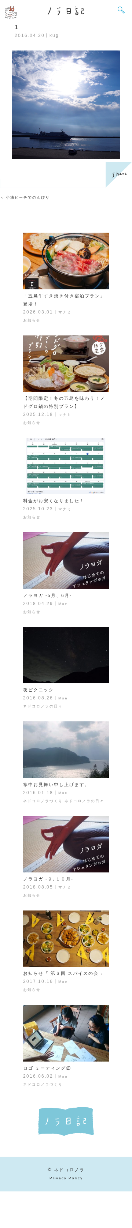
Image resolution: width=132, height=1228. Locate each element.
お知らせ (32, 320)
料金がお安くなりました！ (54, 500)
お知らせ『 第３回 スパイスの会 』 (64, 973)
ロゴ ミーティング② (47, 1068)
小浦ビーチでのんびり (28, 197)
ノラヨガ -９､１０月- (48, 879)
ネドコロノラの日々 (43, 706)
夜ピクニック (38, 689)
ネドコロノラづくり (43, 801)
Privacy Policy (66, 1178)
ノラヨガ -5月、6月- (47, 595)
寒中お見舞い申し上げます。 (56, 784)
